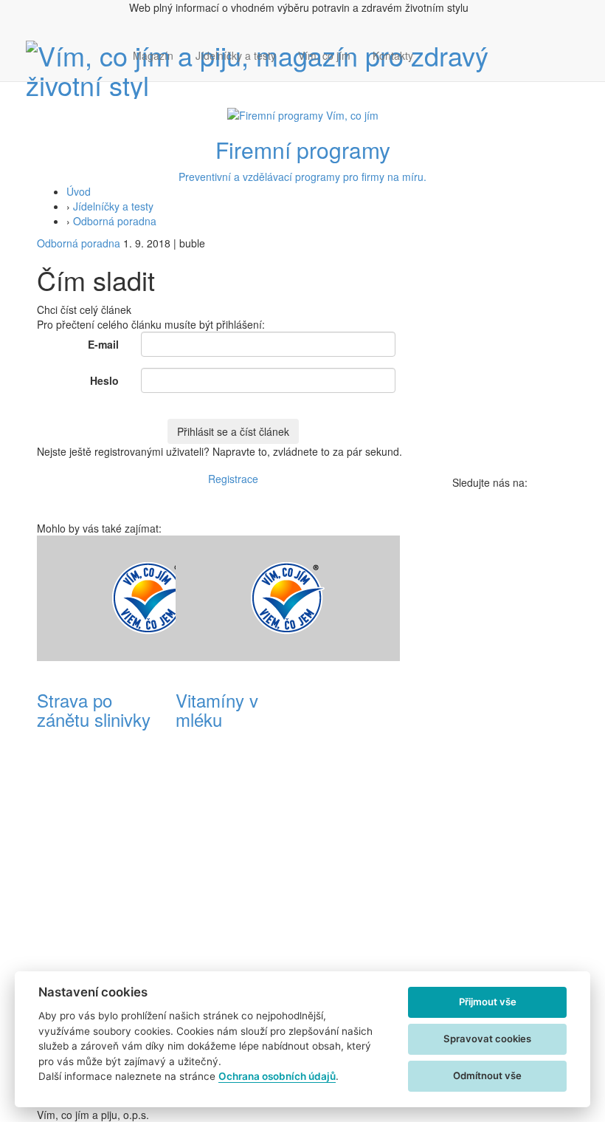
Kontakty (393, 55)
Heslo (104, 380)
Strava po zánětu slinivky (94, 709)
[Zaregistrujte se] (435, 48)
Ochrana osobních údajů (277, 1076)
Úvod (78, 191)
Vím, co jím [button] (324, 55)
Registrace (233, 478)
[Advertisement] (372, 757)
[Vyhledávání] (435, 70)
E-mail (103, 344)
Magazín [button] (153, 55)
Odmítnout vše (487, 1075)
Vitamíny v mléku (217, 709)
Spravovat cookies (487, 1038)
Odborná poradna (114, 220)
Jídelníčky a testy (236, 55)
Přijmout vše (487, 1002)
